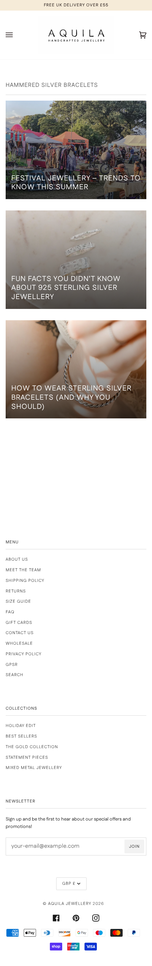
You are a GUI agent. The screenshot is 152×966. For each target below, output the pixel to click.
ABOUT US (17, 559)
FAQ (10, 612)
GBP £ (69, 884)
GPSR (12, 665)
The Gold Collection (32, 747)
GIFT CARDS (19, 623)
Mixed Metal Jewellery (34, 768)
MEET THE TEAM (23, 570)
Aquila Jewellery (69, 904)
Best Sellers (21, 736)
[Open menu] (16, 35)
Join (134, 846)
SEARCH (14, 675)
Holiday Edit (21, 726)
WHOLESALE (19, 643)
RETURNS (16, 591)
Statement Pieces (27, 758)
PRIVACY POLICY (23, 654)
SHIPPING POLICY (25, 581)
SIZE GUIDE (18, 601)
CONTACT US (20, 633)
